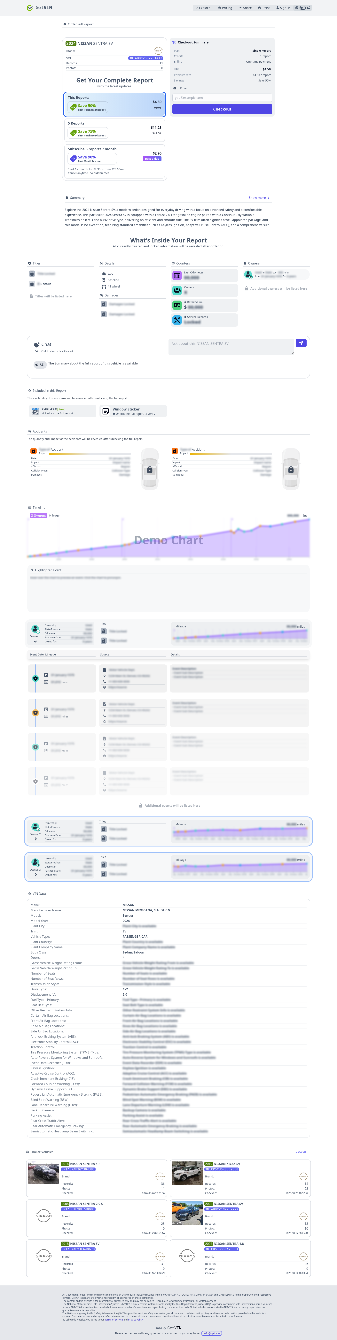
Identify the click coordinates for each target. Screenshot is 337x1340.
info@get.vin (211, 1333)
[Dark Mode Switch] (302, 8)
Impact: (43, 453)
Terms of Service (114, 1319)
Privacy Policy (135, 1319)
